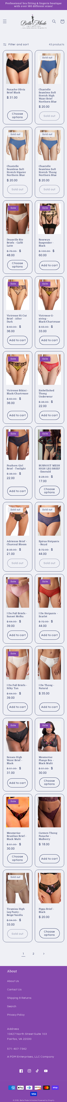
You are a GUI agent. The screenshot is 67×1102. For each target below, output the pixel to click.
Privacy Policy (16, 1014)
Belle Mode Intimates (28, 1100)
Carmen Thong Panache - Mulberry (48, 836)
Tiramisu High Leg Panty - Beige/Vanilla (16, 912)
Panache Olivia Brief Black (16, 91)
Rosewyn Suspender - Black (46, 242)
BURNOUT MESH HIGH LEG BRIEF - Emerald (49, 468)
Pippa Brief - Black (46, 910)
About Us (13, 981)
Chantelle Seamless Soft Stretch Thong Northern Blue (48, 171)
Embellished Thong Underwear (46, 393)
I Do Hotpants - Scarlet (48, 615)
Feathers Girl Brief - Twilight (16, 467)
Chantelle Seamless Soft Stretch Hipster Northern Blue (16, 171)
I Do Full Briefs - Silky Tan (17, 687)
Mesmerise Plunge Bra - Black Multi (46, 760)
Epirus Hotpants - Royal (49, 543)
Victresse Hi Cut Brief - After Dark (17, 318)
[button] (5, 21)
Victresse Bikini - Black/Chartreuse (17, 392)
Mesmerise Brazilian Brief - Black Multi (16, 836)
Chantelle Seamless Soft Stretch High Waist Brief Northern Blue (48, 95)
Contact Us (14, 989)
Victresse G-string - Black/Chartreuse (49, 318)
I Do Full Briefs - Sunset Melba (17, 615)
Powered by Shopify (46, 1100)
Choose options (17, 115)
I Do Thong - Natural (46, 687)
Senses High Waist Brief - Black (14, 760)
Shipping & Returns (19, 998)
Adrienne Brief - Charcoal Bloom (17, 543)
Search (11, 1006)
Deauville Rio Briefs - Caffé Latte (15, 242)
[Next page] (43, 954)
